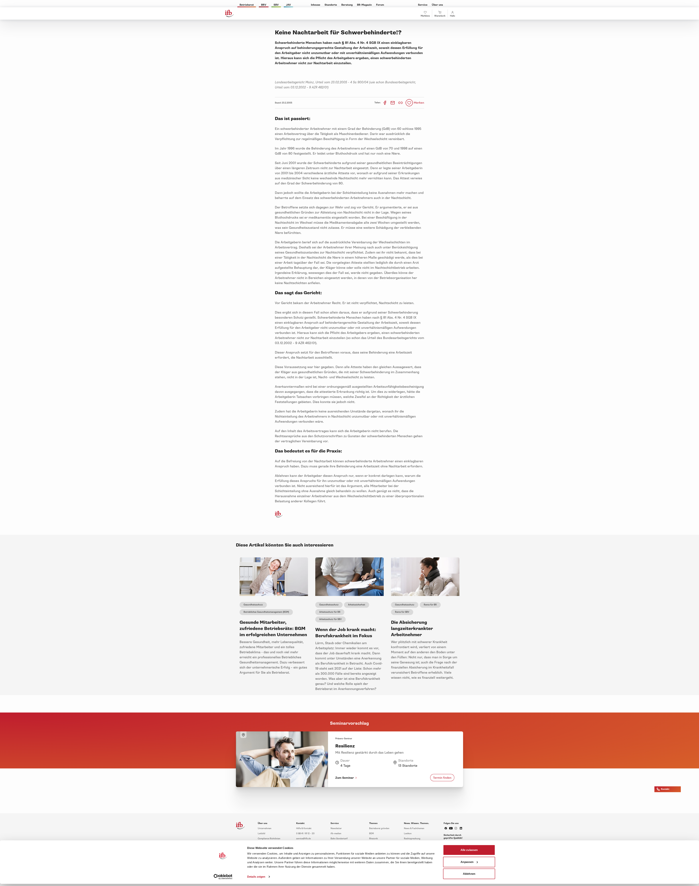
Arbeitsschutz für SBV (330, 619)
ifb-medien (336, 833)
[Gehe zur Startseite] (229, 13)
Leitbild (261, 833)
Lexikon (408, 833)
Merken (419, 103)
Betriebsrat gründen (379, 828)
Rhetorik (373, 838)
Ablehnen (469, 873)
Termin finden (442, 777)
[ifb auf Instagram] (456, 828)
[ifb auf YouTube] (451, 828)
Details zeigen (256, 876)
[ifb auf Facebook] (446, 828)
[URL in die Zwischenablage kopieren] (400, 103)
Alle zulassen (469, 849)
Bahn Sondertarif (339, 838)
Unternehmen (264, 828)
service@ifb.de (303, 838)
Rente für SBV (402, 612)
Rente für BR (430, 604)
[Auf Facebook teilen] (385, 102)
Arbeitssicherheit (356, 604)
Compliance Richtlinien (269, 838)
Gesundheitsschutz (253, 604)
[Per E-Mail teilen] (392, 102)
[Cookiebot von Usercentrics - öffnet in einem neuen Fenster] (223, 876)
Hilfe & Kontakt (303, 828)
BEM (371, 833)
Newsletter (336, 828)
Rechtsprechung (412, 838)
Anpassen (467, 861)
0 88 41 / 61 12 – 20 (305, 833)
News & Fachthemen (414, 828)
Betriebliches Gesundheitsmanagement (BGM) (266, 612)
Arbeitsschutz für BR (329, 612)
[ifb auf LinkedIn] (461, 828)
